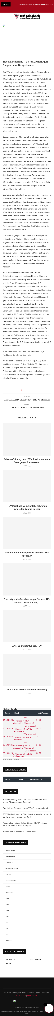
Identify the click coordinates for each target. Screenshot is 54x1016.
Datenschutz (32, 995)
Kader (8, 874)
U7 (7, 929)
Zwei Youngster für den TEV (27, 646)
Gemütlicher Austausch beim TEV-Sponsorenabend (25, 808)
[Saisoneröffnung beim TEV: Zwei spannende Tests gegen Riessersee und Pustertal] (27, 439)
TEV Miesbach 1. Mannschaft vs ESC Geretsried (24, 737)
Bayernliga (10, 850)
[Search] (51, 17)
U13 (7, 904)
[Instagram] (27, 9)
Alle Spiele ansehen (11, 759)
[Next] (16, 4)
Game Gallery (12, 868)
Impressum (21, 995)
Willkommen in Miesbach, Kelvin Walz (19, 832)
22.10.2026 (8, 745)
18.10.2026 (8, 736)
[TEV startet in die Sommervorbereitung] (27, 670)
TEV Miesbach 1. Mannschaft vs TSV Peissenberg (24, 728)
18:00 (38, 736)
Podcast (9, 892)
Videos (8, 941)
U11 (7, 898)
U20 (7, 922)
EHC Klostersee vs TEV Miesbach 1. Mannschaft (23, 720)
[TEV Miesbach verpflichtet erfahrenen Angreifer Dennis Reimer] (27, 486)
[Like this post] (23, 390)
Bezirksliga (10, 856)
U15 (7, 910)
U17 (7, 917)
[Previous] (13, 4)
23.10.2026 (8, 753)
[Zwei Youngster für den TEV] (27, 626)
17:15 (38, 745)
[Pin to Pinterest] (29, 390)
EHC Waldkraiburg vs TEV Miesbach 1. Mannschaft (23, 745)
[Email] (30, 9)
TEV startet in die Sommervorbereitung (27, 689)
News (8, 886)
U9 (7, 934)
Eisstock (9, 862)
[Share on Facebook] (26, 390)
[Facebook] (23, 9)
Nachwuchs (11, 880)
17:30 (38, 720)
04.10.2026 (8, 720)
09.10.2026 (8, 728)
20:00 (38, 728)
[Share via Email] (31, 390)
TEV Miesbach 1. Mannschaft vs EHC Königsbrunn (24, 753)
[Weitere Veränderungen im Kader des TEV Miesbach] (27, 533)
